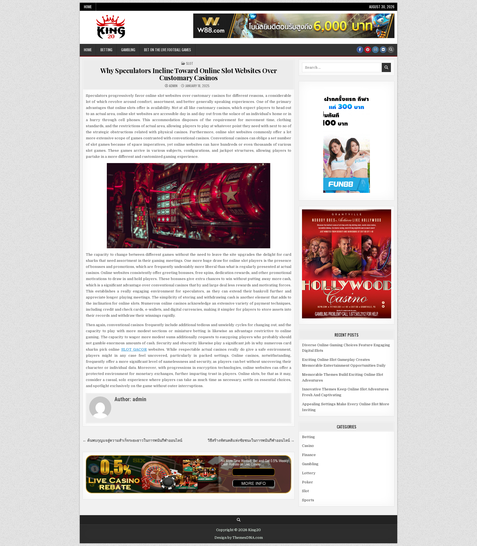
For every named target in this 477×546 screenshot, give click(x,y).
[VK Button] (383, 49)
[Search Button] (391, 49)
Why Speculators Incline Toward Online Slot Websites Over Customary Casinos (188, 74)
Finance (309, 455)
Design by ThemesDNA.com (238, 538)
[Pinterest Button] (367, 49)
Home (88, 6)
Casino (308, 446)
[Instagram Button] (375, 49)
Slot (189, 63)
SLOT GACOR (134, 349)
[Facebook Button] (360, 49)
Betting (106, 49)
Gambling (128, 49)
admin (173, 85)
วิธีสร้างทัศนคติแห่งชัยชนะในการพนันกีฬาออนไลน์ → (251, 440)
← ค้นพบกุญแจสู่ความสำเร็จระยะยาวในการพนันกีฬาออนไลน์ (132, 440)
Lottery (309, 473)
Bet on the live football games (167, 49)
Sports (308, 500)
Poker (307, 482)
